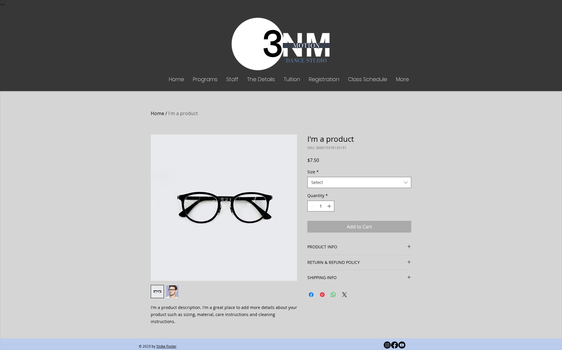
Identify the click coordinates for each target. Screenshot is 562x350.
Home (157, 113)
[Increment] (329, 206)
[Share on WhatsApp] (333, 294)
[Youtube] (401, 345)
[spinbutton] (321, 206)
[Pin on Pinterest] (322, 294)
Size (313, 172)
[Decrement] (312, 206)
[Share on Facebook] (311, 294)
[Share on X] (344, 294)
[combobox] (359, 182)
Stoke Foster (166, 346)
